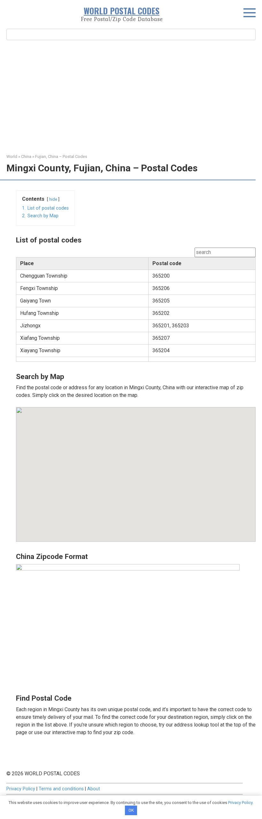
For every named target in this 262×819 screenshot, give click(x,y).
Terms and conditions (61, 789)
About (93, 789)
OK (131, 810)
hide (53, 199)
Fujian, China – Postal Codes (61, 156)
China (26, 156)
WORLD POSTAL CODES (121, 10)
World (11, 156)
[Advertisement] (131, 96)
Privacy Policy (20, 789)
